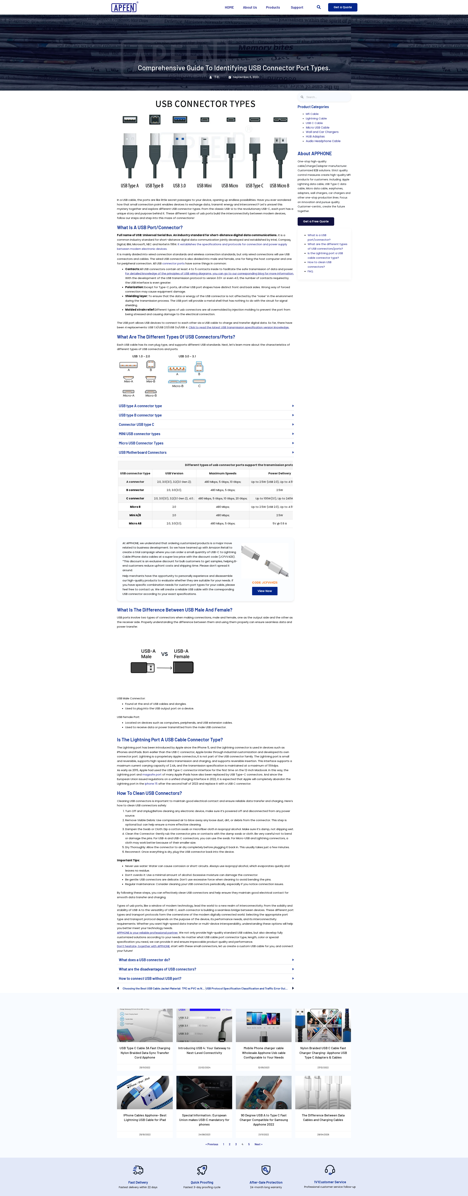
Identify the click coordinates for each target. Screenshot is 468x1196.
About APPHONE (315, 153)
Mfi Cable (312, 114)
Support (297, 7)
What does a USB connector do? (144, 960)
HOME (229, 7)
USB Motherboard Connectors (143, 452)
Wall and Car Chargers (322, 132)
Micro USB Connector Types (141, 443)
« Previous (211, 1144)
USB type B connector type (140, 415)
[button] (318, 7)
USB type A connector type (140, 406)
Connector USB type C (136, 424)
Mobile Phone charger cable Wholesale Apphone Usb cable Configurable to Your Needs (264, 1052)
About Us (250, 7)
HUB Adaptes (315, 136)
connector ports (173, 263)
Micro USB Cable (317, 127)
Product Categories (313, 106)
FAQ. (311, 271)
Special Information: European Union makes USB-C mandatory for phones (204, 1119)
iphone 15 (151, 784)
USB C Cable (314, 123)
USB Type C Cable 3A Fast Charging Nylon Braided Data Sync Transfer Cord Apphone (145, 1052)
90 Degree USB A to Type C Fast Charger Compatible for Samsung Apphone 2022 (264, 1119)
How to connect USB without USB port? (150, 978)
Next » (259, 1144)
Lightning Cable (316, 118)
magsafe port (152, 774)
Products (273, 7)
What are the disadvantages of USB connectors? (157, 969)
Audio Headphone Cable (323, 141)
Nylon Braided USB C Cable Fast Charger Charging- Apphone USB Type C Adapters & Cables (323, 1052)
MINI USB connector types (139, 433)
